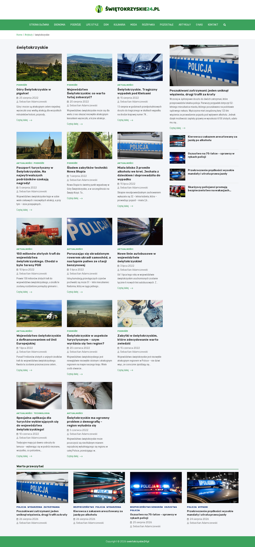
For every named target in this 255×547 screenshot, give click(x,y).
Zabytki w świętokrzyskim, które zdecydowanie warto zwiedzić (137, 339)
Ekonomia (59, 24)
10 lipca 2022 (26, 269)
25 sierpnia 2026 (142, 522)
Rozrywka (148, 24)
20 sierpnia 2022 (79, 101)
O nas (199, 24)
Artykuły (185, 24)
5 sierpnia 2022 (28, 187)
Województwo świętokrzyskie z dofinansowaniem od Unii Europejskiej (38, 339)
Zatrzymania (52, 507)
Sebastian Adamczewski (33, 101)
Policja (21, 507)
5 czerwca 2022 (79, 430)
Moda (133, 24)
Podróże (75, 24)
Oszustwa (170, 507)
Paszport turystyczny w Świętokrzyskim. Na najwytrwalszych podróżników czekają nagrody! (34, 175)
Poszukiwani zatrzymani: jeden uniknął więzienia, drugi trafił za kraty (41, 513)
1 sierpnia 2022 (78, 176)
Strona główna (39, 24)
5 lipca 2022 (77, 269)
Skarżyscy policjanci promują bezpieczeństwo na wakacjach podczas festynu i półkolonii (208, 190)
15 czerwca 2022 (130, 348)
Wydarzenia (35, 507)
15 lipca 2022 (127, 183)
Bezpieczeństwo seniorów (146, 507)
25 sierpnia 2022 (28, 97)
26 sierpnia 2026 (28, 519)
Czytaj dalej (22, 120)
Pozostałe (166, 24)
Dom (106, 24)
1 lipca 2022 (26, 348)
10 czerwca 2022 (29, 434)
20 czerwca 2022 (80, 348)
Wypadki (203, 507)
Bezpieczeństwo (83, 507)
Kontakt (213, 24)
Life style (92, 24)
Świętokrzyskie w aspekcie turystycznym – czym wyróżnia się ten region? (87, 339)
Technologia (42, 413)
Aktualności (125, 85)
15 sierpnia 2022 (129, 97)
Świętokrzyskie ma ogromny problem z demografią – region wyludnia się (88, 421)
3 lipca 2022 (127, 265)
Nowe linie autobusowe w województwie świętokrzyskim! (136, 257)
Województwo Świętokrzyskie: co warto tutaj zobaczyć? (86, 93)
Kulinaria (119, 24)
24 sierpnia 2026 (199, 519)
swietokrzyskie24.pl (138, 541)
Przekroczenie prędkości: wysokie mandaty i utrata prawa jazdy (211, 172)
